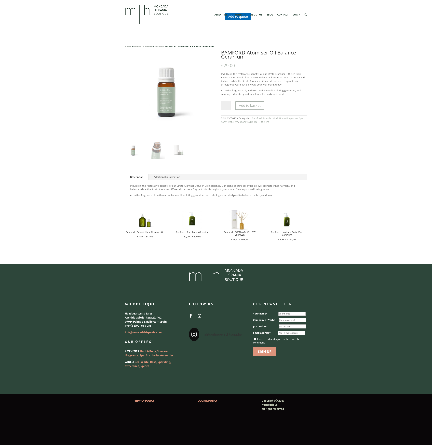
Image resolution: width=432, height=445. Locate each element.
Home (128, 46)
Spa (301, 118)
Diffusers (159, 46)
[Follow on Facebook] (190, 315)
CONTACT (283, 14)
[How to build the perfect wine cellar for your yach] (234, 350)
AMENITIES (220, 14)
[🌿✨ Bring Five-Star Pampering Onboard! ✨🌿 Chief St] (197, 361)
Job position (260, 326)
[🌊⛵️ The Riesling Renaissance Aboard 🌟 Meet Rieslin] (216, 350)
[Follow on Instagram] (199, 315)
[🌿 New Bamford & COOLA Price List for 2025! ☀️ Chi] (216, 361)
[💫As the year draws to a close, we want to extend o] (234, 361)
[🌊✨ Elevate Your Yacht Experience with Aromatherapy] (234, 372)
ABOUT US (256, 14)
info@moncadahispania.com (143, 332)
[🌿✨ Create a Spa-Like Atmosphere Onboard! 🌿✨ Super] (197, 372)
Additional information (167, 177)
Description (136, 177)
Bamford (148, 46)
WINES (239, 14)
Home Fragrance (288, 118)
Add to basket (250, 105)
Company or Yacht (264, 320)
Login (296, 14)
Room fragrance (248, 121)
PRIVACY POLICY (143, 400)
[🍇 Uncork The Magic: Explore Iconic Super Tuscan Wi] (216, 372)
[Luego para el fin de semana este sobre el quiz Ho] (197, 350)
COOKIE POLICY (208, 400)
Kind (275, 118)
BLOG (269, 14)
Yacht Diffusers (229, 121)
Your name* (260, 313)
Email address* (262, 332)
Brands (137, 46)
